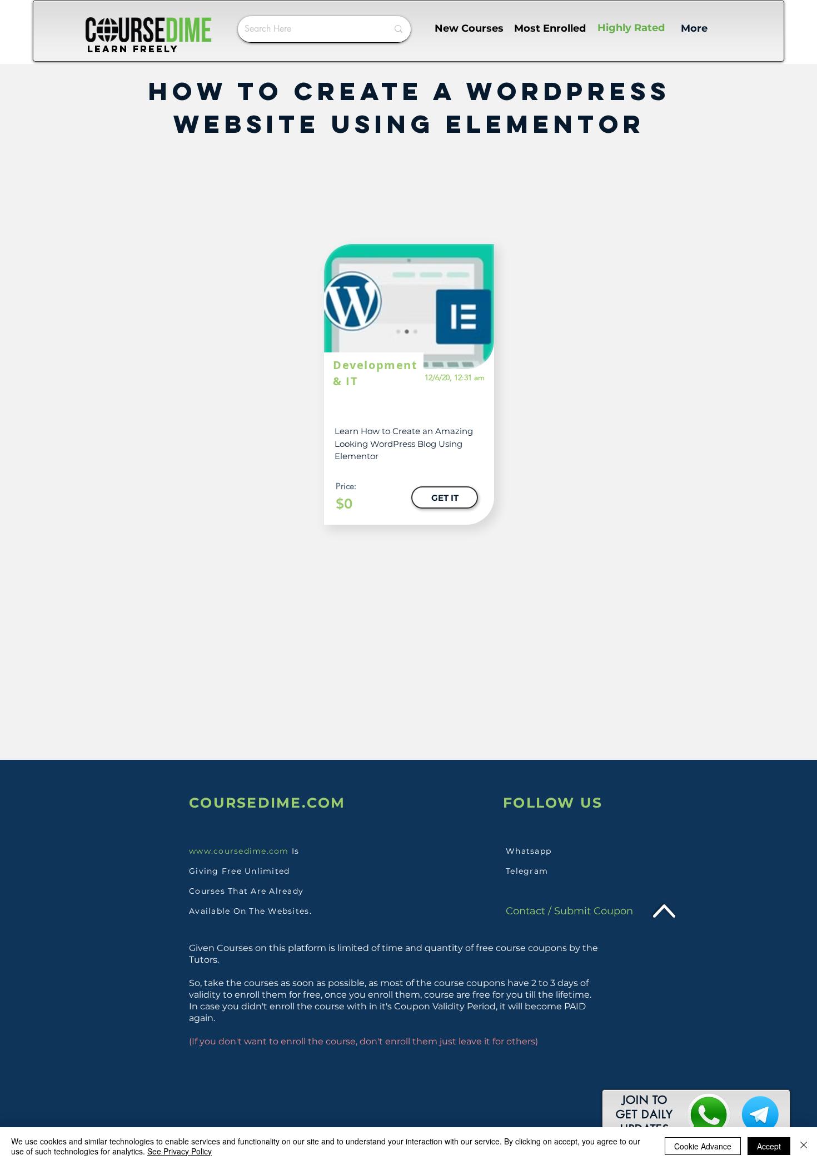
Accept (769, 1146)
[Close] (803, 1146)
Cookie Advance (702, 1146)
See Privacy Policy (179, 1151)
